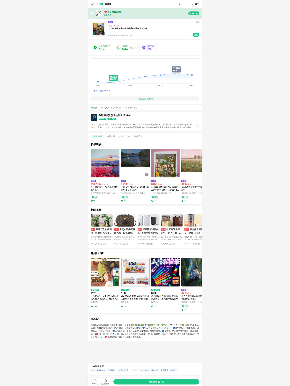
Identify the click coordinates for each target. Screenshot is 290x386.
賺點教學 (154, 370)
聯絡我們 (173, 370)
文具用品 (117, 107)
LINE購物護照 (122, 370)
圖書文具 (105, 107)
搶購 (196, 35)
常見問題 (164, 370)
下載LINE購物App (98, 370)
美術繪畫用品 (131, 107)
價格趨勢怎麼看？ (103, 90)
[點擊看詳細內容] (105, 163)
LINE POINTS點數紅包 (139, 370)
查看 (132, 47)
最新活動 (111, 370)
